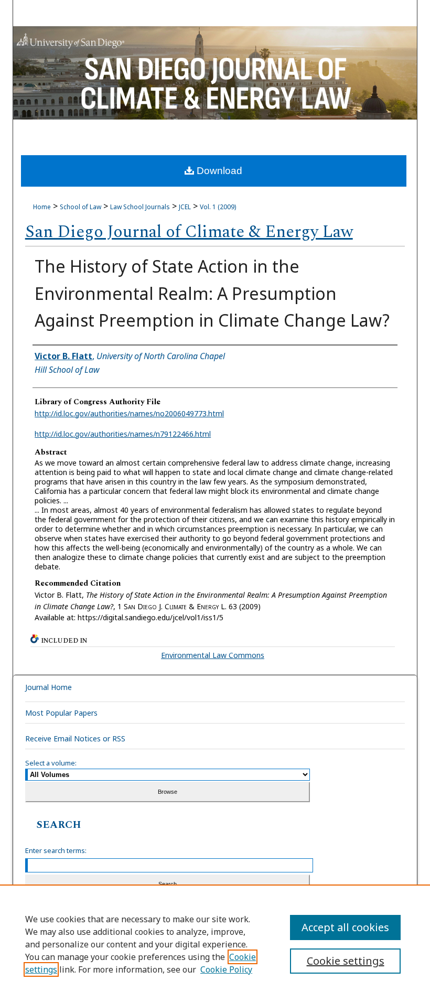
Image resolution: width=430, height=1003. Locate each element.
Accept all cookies (345, 927)
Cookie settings (345, 961)
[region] (215, 944)
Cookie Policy (226, 969)
